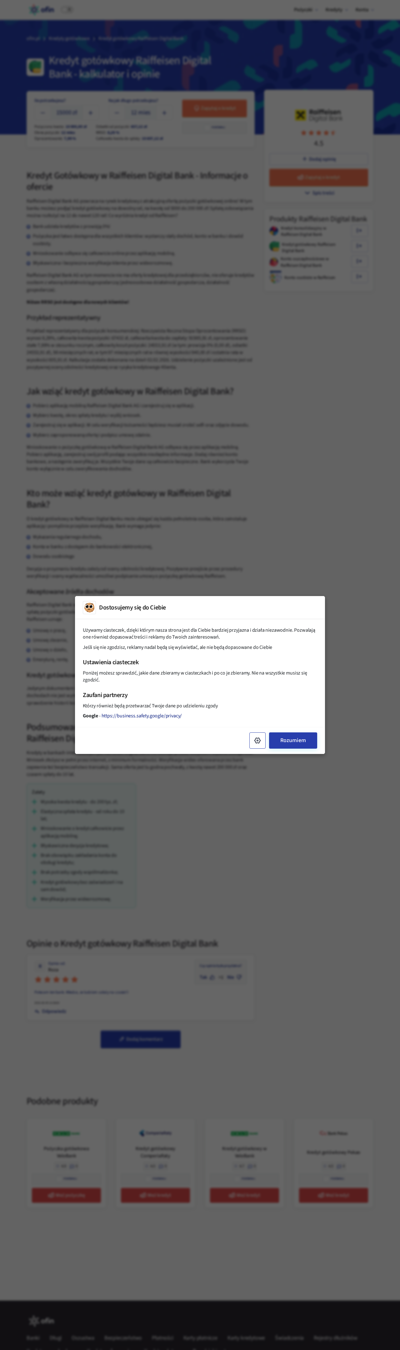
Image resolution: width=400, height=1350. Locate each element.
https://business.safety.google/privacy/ (142, 715)
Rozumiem (293, 740)
